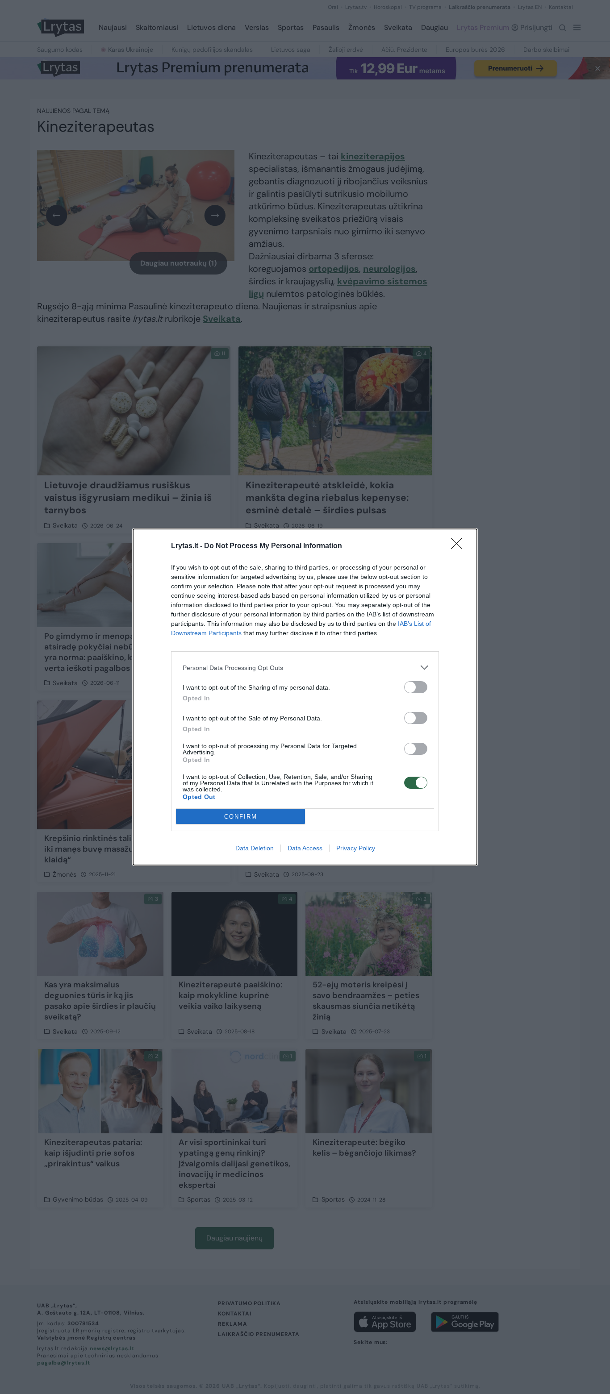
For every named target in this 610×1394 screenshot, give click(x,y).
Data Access (305, 848)
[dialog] (305, 697)
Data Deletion (254, 848)
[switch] (415, 687)
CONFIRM (240, 816)
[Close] (459, 546)
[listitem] (305, 667)
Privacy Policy (355, 848)
